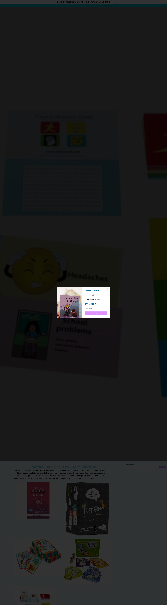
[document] (83, 302)
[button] (107, 288)
